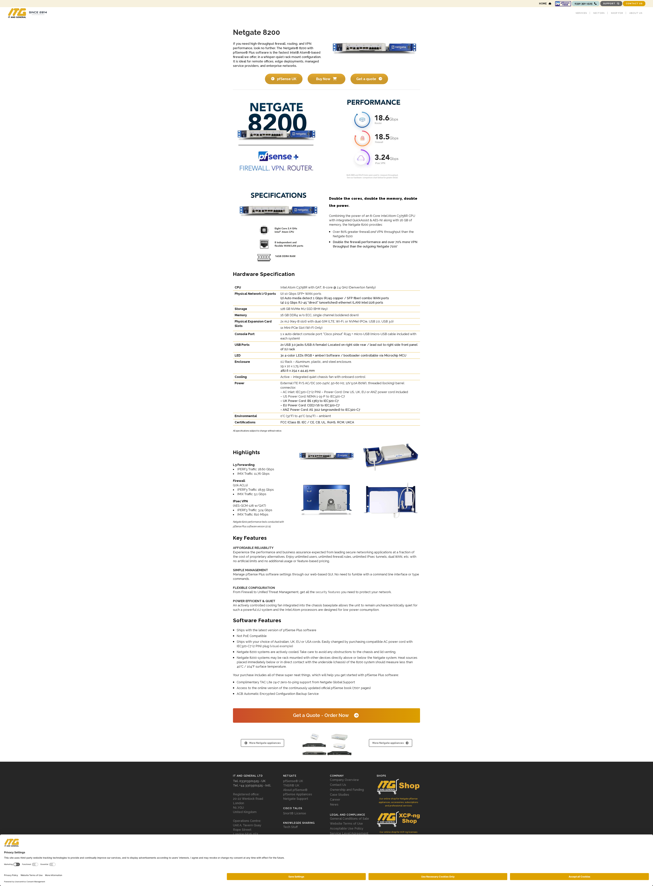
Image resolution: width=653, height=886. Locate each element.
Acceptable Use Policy (346, 828)
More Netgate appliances (265, 743)
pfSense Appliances (297, 794)
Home (543, 3)
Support (609, 3)
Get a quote (366, 79)
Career (335, 800)
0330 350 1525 (583, 3)
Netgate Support (295, 798)
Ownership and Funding (347, 790)
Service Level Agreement (349, 833)
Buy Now (323, 79)
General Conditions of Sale (349, 819)
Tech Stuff (290, 827)
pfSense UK (286, 79)
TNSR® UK (291, 785)
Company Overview (344, 780)
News (334, 805)
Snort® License (294, 813)
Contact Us (634, 3)
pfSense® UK (293, 781)
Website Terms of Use (346, 824)
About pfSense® (295, 790)
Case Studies (339, 795)
